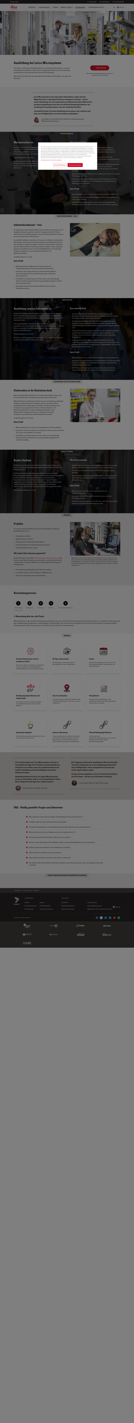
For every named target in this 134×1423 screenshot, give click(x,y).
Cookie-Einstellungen (60, 165)
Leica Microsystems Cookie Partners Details (51, 160)
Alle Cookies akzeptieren (75, 165)
